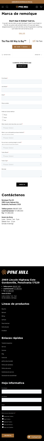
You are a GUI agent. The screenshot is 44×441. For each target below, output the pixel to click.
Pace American (5, 323)
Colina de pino (5, 327)
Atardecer (4, 330)
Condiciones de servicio (8, 372)
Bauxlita (4, 309)
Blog (3, 354)
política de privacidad (7, 361)
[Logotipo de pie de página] (15, 272)
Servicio (4, 347)
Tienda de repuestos (7, 343)
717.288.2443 (18, 289)
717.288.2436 (10, 291)
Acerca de (4, 357)
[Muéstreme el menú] (3, 7)
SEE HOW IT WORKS (21, 46)
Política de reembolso (7, 365)
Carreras (4, 350)
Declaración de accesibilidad (9, 375)
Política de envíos (6, 368)
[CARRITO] (41, 7)
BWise (3, 316)
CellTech (4, 320)
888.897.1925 (17, 286)
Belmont (4, 312)
